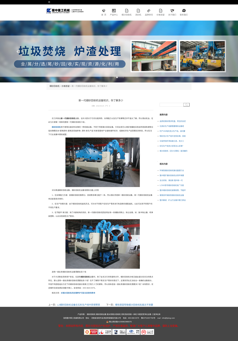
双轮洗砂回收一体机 (129, 314)
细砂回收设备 (101, 314)
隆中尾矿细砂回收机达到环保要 (172, 175)
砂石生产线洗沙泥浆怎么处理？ (172, 146)
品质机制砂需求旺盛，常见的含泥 (173, 121)
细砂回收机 (55, 86)
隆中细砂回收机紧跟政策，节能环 (173, 190)
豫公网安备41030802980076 (120, 322)
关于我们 (172, 15)
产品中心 (114, 15)
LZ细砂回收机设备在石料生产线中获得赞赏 (78, 305)
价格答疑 (160, 15)
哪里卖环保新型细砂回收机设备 (172, 195)
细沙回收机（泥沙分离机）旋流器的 (173, 151)
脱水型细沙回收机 (114, 314)
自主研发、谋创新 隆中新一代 (171, 180)
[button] (18, 51)
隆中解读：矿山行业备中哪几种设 (173, 200)
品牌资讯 (149, 15)
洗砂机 (138, 15)
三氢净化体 (156, 314)
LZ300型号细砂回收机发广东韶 (172, 185)
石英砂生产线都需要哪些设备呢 (172, 126)
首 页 (103, 15)
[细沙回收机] (65, 13)
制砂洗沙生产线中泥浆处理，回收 (173, 136)
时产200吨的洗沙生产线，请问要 (172, 131)
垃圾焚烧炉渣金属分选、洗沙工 (172, 141)
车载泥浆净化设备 (144, 314)
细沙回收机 (127, 15)
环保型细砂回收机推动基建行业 (172, 170)
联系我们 (184, 15)
